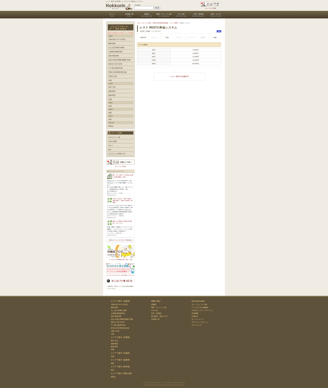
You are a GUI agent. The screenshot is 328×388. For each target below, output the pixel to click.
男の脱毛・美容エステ (159, 316)
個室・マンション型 (158, 307)
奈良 (110, 119)
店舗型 (153, 304)
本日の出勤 (112, 141)
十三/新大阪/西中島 (115, 68)
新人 (110, 149)
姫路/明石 (112, 95)
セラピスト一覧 (114, 137)
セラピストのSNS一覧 (116, 153)
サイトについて (197, 319)
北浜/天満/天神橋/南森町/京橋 (119, 60)
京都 (110, 106)
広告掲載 (195, 313)
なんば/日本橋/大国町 (116, 47)
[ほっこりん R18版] (211, 4)
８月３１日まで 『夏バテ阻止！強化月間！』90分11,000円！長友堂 (123, 201)
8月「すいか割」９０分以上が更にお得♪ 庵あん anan (123, 176)
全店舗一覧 (155, 319)
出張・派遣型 (156, 313)
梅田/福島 (112, 43)
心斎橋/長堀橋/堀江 (115, 51)
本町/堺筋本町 (113, 55)
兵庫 (110, 99)
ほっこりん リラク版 (199, 304)
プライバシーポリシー (200, 322)
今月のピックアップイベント (202, 310)
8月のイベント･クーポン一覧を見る (120, 240)
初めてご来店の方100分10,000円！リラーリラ (122, 222)
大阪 (110, 80)
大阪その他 (112, 76)
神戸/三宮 (112, 87)
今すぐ (110, 145)
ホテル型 (154, 310)
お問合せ (195, 316)
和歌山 (110, 126)
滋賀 (110, 112)
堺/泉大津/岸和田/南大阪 (117, 72)
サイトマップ (197, 325)
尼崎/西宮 (112, 91)
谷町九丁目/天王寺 (115, 64)
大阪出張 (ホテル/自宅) (116, 39)
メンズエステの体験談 (200, 307)
